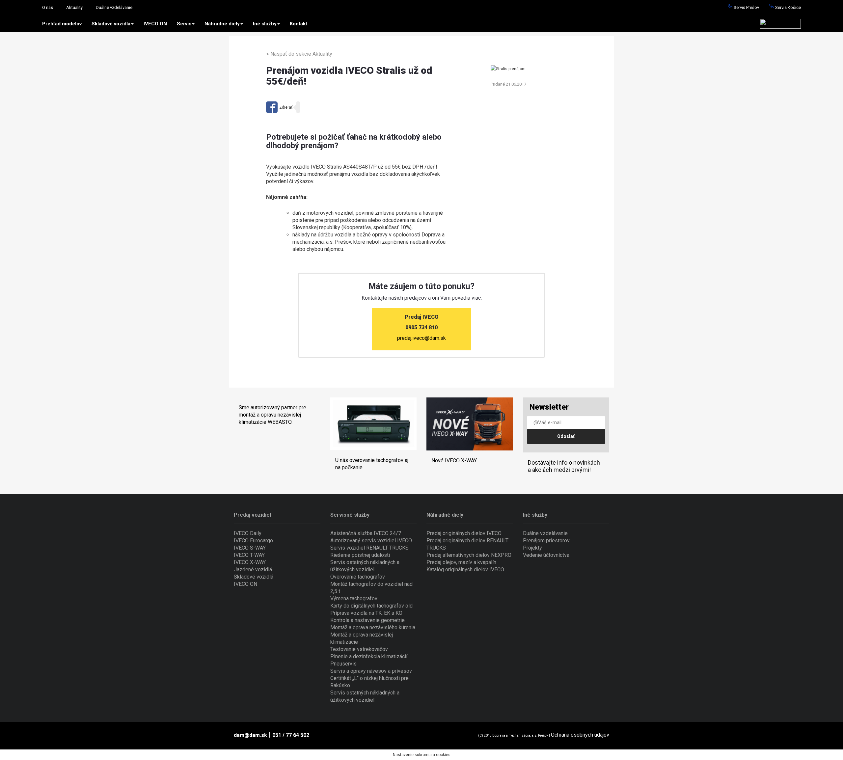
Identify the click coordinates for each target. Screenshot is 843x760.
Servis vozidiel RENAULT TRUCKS (369, 548)
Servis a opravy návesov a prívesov (371, 671)
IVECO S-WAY (250, 548)
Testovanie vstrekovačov (359, 649)
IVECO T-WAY (249, 555)
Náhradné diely (222, 24)
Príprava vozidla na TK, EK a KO (366, 613)
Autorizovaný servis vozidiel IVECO (371, 540)
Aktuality (74, 7)
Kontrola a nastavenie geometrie (367, 620)
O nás (47, 7)
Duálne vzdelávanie (114, 7)
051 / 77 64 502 (290, 735)
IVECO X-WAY (250, 562)
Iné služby (265, 24)
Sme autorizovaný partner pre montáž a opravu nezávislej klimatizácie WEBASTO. (272, 414)
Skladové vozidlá (111, 24)
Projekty (532, 548)
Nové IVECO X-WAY (454, 460)
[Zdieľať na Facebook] (279, 107)
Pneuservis (343, 664)
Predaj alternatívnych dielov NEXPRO (468, 555)
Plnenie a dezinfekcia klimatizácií (368, 656)
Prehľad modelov (62, 24)
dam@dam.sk (250, 735)
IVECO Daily (247, 533)
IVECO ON (155, 24)
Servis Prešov (746, 7)
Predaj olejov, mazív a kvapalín (461, 562)
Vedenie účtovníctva (546, 555)
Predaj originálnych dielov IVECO (464, 533)
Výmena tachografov (353, 598)
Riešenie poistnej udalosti (360, 555)
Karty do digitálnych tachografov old (371, 606)
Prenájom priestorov (546, 540)
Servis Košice (787, 7)
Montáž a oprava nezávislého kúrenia (372, 627)
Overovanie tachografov (357, 577)
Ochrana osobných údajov (580, 735)
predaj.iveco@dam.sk (421, 338)
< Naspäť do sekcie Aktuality (299, 54)
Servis (184, 24)
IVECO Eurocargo (253, 540)
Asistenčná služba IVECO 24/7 (365, 533)
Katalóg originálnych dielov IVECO (465, 569)
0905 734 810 (421, 327)
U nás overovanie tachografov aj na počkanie (371, 464)
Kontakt (298, 24)
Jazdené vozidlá (253, 569)
